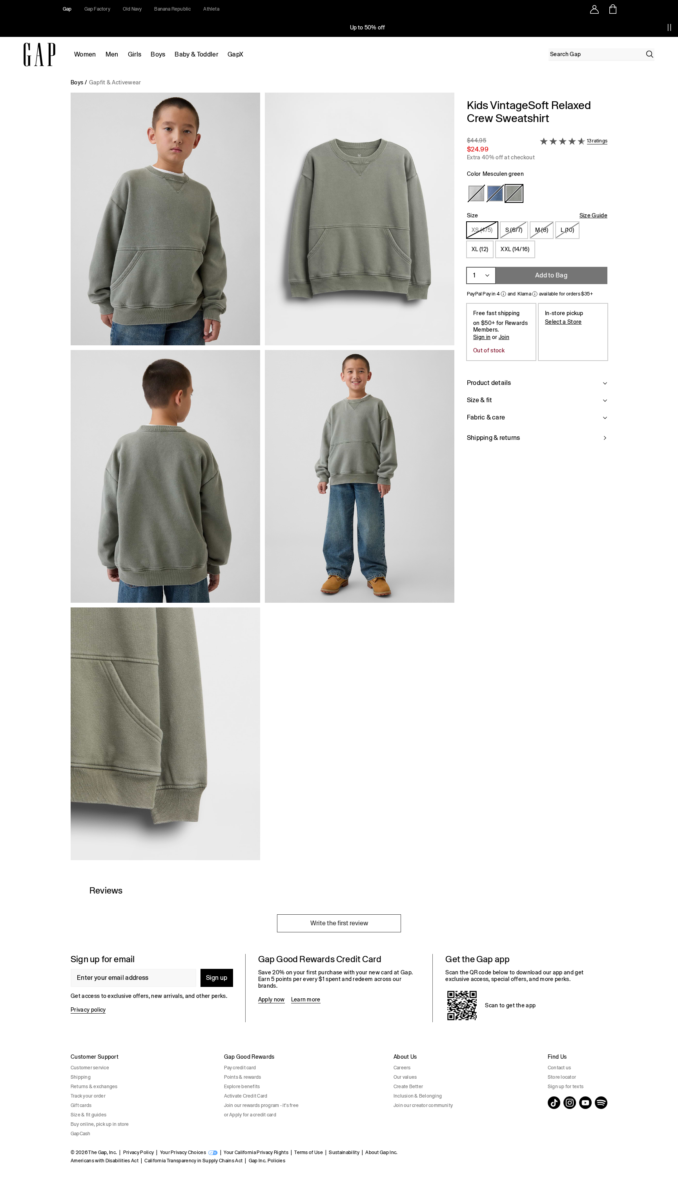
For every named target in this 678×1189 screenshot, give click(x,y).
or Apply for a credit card (250, 1115)
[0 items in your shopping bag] (612, 9)
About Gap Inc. (381, 1152)
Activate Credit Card (246, 1096)
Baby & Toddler (196, 54)
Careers (402, 1067)
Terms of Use (308, 1152)
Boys (158, 54)
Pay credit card (240, 1067)
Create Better (408, 1086)
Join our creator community (423, 1105)
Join (504, 337)
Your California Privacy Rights (256, 1152)
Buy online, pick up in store (100, 1124)
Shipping (81, 1077)
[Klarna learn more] (534, 294)
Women (85, 54)
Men (112, 54)
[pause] (669, 27)
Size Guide (593, 215)
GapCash (81, 1133)
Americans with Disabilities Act (105, 1160)
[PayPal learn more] (503, 294)
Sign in (481, 337)
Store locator (562, 1077)
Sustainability (344, 1152)
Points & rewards (242, 1077)
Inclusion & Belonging (418, 1096)
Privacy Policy (138, 1152)
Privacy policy (88, 1010)
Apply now (271, 999)
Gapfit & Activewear (115, 82)
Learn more (306, 999)
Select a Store (563, 322)
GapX (235, 54)
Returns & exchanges (94, 1086)
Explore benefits (242, 1086)
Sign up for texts (565, 1086)
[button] (262, 479)
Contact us (559, 1067)
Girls (135, 54)
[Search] (649, 54)
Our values (405, 1077)
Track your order (88, 1096)
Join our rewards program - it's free (261, 1105)
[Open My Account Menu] (594, 9)
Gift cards (81, 1105)
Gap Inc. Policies (267, 1160)
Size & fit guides (88, 1115)
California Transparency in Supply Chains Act (193, 1160)
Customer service (90, 1067)
